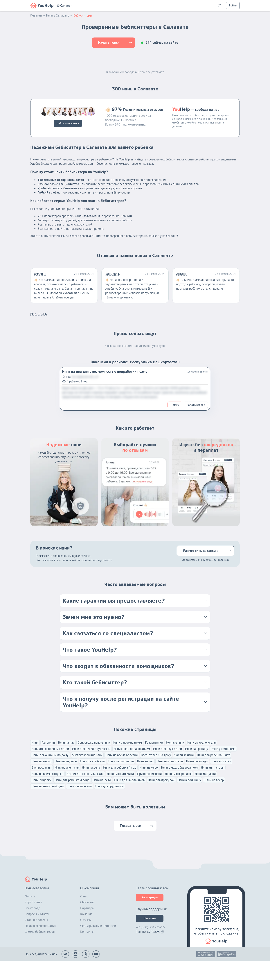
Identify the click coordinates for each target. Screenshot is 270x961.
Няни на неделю (66, 761)
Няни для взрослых (178, 774)
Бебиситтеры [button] (82, 15)
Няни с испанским (79, 786)
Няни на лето (102, 780)
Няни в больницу (189, 780)
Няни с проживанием (127, 742)
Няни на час (66, 742)
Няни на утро (149, 767)
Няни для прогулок (161, 780)
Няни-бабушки (205, 774)
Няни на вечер (214, 780)
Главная (36, 15)
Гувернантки (154, 742)
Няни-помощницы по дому (50, 755)
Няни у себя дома (223, 749)
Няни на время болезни (122, 755)
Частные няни (184, 755)
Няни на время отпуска (47, 774)
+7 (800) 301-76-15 (150, 927)
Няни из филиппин (121, 761)
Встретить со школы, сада (85, 774)
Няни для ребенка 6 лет (213, 755)
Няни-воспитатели (170, 761)
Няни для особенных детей (50, 749)
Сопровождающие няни (94, 742)
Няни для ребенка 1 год (119, 767)
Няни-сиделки (41, 780)
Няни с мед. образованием (179, 767)
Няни (35, 742)
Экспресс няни (41, 767)
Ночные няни (175, 742)
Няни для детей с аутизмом (91, 749)
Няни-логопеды (197, 761)
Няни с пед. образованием (132, 749)
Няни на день (91, 767)
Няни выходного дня (201, 742)
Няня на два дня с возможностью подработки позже (104, 371)
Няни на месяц (41, 761)
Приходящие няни (149, 774)
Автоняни (48, 742)
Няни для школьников (129, 780)
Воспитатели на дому (156, 755)
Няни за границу (196, 749)
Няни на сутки (221, 761)
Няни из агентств (67, 767)
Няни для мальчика (120, 774)
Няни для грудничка (109, 786)
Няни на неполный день (48, 786)
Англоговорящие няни (87, 755)
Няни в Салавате (57, 15)
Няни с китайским (92, 761)
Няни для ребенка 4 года (72, 780)
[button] (66, 5)
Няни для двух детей (167, 749)
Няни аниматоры (212, 767)
